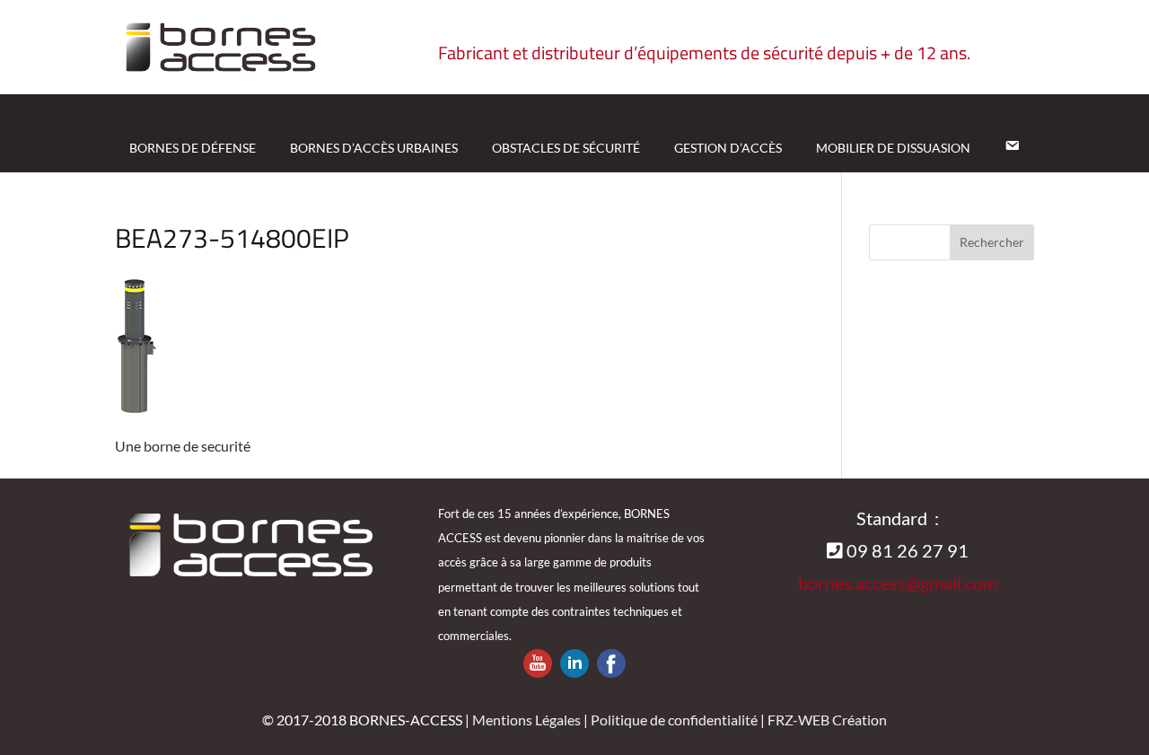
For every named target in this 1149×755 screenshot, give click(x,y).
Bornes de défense (192, 147)
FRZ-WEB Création (827, 719)
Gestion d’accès (728, 147)
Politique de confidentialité (674, 719)
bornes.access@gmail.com (897, 582)
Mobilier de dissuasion (893, 147)
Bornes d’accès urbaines (374, 147)
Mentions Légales (526, 719)
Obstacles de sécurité (566, 147)
